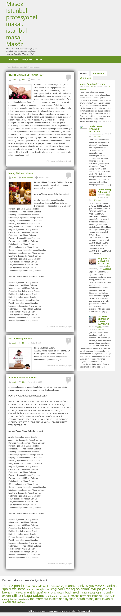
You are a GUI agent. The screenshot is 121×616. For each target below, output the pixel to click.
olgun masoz (95, 586)
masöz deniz (75, 586)
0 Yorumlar (98, 136)
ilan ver (39, 59)
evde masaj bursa (38, 589)
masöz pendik (13, 586)
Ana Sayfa (13, 59)
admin (14, 79)
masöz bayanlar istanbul (86, 595)
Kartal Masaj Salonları (21, 338)
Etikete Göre (85, 78)
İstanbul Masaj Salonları (22, 377)
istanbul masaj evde (19, 599)
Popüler (83, 73)
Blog (23, 79)
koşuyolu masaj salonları (70, 589)
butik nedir (73, 592)
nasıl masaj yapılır (92, 592)
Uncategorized (27, 177)
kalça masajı (57, 592)
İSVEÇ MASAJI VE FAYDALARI (26, 75)
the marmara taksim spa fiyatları (53, 599)
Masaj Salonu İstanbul (21, 173)
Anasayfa (10, 67)
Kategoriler (27, 59)
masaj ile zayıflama (36, 592)
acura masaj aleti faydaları (95, 599)
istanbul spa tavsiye (14, 602)
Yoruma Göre (99, 73)
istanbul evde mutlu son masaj (45, 586)
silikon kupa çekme (28, 595)
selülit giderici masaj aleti (57, 596)
